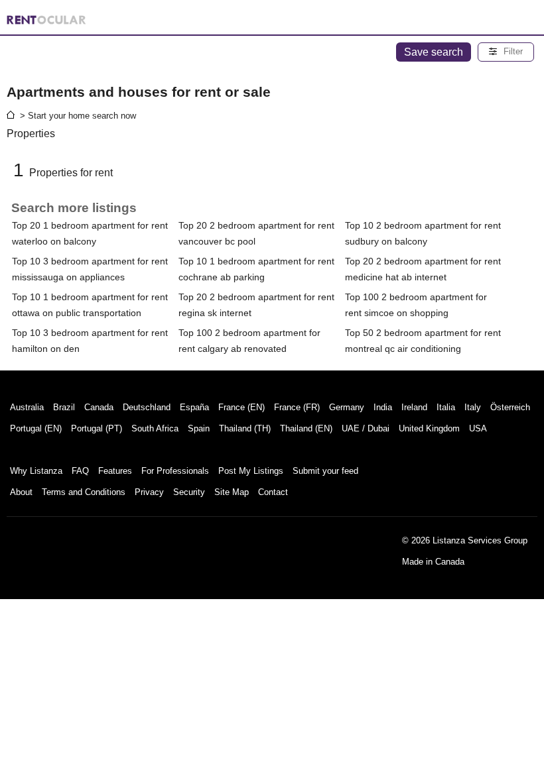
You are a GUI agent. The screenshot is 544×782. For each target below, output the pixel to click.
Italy (472, 407)
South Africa (154, 428)
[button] (506, 52)
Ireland (414, 407)
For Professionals (175, 471)
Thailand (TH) (245, 428)
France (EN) (241, 407)
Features (115, 471)
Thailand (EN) (306, 428)
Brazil (64, 407)
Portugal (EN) (36, 428)
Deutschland (146, 407)
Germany (346, 407)
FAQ (80, 471)
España (194, 407)
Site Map (231, 492)
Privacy (149, 492)
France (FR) (297, 407)
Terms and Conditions (83, 492)
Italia (446, 407)
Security (189, 492)
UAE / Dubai (365, 428)
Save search (433, 52)
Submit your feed (325, 471)
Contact (273, 492)
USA (478, 428)
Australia (27, 407)
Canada (98, 407)
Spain (199, 428)
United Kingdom (429, 428)
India (383, 407)
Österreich (510, 407)
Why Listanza (36, 471)
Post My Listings (250, 471)
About (21, 492)
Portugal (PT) (96, 428)
